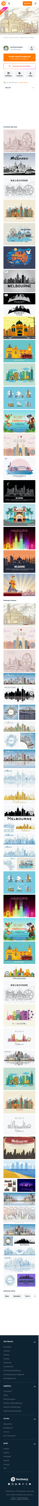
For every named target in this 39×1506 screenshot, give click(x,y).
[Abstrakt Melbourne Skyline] (19, 537)
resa (7, 1391)
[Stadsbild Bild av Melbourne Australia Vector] (19, 209)
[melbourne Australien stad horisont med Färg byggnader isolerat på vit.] (19, 1029)
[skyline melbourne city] (12, 1255)
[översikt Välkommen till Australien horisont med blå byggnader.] (19, 1331)
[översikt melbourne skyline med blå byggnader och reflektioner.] (19, 810)
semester (16, 1391)
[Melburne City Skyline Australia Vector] (19, 373)
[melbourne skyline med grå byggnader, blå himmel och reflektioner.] (19, 790)
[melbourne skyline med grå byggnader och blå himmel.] (19, 677)
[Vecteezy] (3, 3)
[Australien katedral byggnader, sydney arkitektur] (9, 1242)
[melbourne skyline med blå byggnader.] (19, 893)
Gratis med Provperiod (19, 57)
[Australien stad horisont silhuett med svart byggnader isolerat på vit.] (14, 1322)
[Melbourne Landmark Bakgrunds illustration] (19, 186)
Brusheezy (7, 1441)
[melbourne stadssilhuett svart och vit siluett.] (19, 845)
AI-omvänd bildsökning (11, 1465)
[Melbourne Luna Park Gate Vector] (19, 513)
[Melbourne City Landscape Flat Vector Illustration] (19, 397)
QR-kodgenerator (9, 1473)
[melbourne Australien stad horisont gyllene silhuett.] (19, 828)
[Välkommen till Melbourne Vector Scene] (19, 420)
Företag (6, 1453)
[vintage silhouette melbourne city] (19, 1204)
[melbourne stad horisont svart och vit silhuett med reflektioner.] (19, 693)
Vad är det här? (23, 82)
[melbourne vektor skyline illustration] (19, 303)
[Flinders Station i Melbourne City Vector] (19, 350)
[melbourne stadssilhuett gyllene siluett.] (13, 870)
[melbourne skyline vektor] (19, 1072)
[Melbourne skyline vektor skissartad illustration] (19, 163)
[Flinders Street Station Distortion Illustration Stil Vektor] (19, 326)
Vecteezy (6, 1445)
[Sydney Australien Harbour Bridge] (19, 467)
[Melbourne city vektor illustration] (19, 490)
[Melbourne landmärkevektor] (19, 233)
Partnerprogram (9, 1494)
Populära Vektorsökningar (12, 1497)
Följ (31, 49)
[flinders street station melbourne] (19, 613)
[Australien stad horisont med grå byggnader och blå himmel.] (19, 1300)
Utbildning (7, 1457)
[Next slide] (30, 1390)
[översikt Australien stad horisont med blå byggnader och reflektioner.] (19, 1345)
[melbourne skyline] (19, 280)
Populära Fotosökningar (12, 1501)
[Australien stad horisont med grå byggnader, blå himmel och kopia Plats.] (8, 1311)
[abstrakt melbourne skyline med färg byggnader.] (19, 741)
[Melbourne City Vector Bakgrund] (19, 139)
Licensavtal (7, 1486)
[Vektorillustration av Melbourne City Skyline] (12, 1374)
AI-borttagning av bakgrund (13, 1469)
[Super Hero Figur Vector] (19, 584)
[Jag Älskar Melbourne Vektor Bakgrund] (19, 443)
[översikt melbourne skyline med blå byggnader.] (11, 755)
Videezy (6, 1449)
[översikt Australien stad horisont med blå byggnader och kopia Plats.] (9, 1360)
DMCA (5, 1490)
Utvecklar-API (8, 1461)
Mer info (8, 87)
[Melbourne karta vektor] (19, 256)
